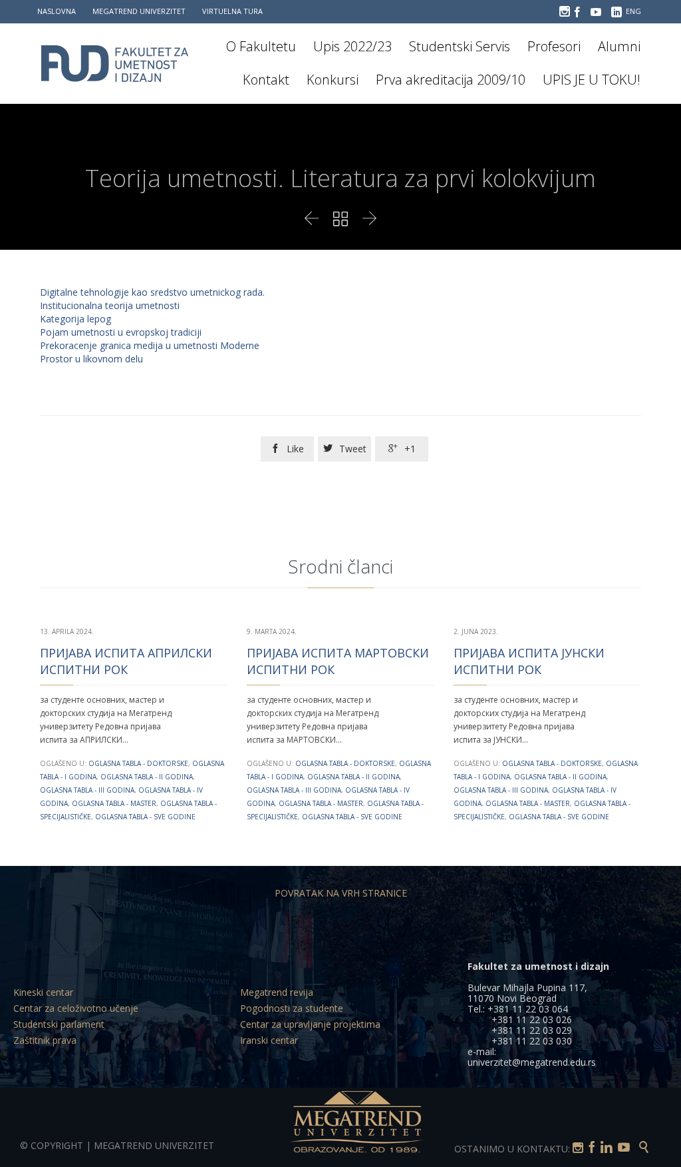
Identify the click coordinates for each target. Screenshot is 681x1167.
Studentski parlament (58, 1024)
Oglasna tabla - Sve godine (145, 816)
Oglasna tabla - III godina (87, 790)
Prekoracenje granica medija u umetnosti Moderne (149, 345)
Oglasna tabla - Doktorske (138, 763)
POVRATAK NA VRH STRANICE (341, 893)
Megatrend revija (276, 992)
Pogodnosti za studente (291, 1008)
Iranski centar (269, 1040)
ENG (633, 11)
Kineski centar (43, 992)
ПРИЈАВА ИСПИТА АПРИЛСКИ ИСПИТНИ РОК (126, 661)
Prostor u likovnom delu (91, 358)
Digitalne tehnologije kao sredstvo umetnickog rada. (152, 292)
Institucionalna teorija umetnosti (110, 305)
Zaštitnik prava (44, 1040)
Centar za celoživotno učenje (75, 1008)
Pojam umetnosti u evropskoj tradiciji (121, 332)
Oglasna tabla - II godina (146, 776)
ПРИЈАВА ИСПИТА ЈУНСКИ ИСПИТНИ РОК (529, 661)
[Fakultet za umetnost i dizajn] (123, 63)
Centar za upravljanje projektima (310, 1024)
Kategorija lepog (75, 318)
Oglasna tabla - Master (114, 803)
